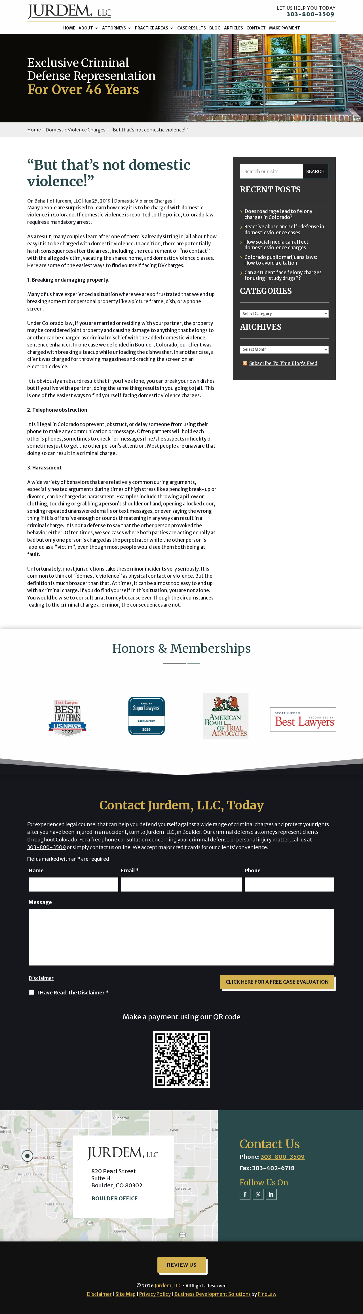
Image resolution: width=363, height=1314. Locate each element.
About (86, 28)
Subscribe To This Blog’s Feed (283, 363)
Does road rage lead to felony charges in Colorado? (278, 214)
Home (69, 28)
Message (40, 902)
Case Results (191, 28)
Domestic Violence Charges (143, 201)
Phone (253, 870)
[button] (357, 1273)
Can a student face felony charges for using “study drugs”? (283, 275)
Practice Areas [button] (151, 28)
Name (36, 870)
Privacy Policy (155, 1294)
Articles (233, 28)
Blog (215, 28)
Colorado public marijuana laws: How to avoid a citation (280, 260)
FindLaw (267, 1294)
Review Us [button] (182, 1265)
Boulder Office (114, 1198)
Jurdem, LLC (68, 201)
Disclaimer (41, 978)
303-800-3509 (311, 14)
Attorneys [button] (114, 28)
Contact (256, 28)
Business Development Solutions (212, 1294)
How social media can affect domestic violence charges (276, 245)
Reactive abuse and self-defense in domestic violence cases (284, 229)
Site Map (125, 1294)
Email (130, 870)
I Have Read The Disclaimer (73, 992)
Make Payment (284, 28)
